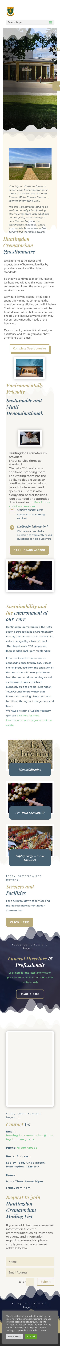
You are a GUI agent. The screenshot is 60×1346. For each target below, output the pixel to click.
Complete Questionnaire (29, 348)
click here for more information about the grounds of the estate (29, 720)
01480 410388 (30, 994)
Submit (46, 1282)
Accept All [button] (31, 1336)
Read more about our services (29, 504)
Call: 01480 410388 (29, 550)
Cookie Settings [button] (14, 1336)
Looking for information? (32, 526)
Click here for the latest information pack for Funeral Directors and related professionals (30, 977)
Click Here (19, 922)
